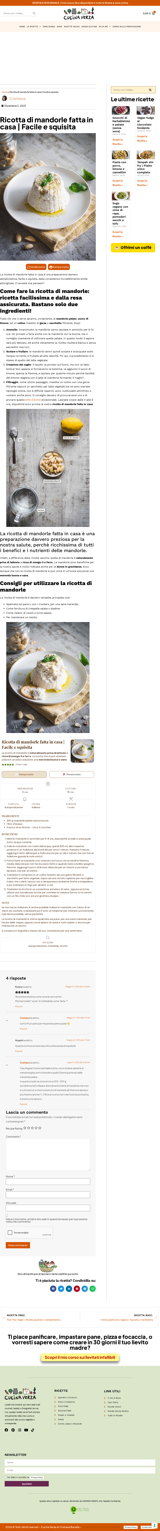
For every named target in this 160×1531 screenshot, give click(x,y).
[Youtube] (26, 1430)
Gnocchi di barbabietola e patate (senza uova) (121, 124)
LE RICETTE (32, 26)
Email (10, 1189)
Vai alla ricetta (37, 266)
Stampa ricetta (60, 266)
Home (5, 92)
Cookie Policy (147, 1527)
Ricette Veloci (72, 26)
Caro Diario (49, 26)
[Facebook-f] (6, 1430)
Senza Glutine (89, 26)
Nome (10, 1176)
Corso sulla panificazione (126, 26)
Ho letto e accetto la (25, 1477)
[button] (53, 1289)
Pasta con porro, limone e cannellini (119, 167)
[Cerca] (34, 13)
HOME (22, 26)
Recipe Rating (14, 1128)
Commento (13, 1136)
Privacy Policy (37, 1477)
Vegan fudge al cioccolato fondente (145, 123)
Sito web (11, 1203)
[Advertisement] (80, 55)
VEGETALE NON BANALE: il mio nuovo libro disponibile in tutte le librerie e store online (80, 2)
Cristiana (25, 1017)
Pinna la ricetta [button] (73, 774)
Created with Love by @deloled (101, 1527)
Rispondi (18, 1006)
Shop (59, 26)
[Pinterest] (13, 1430)
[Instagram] (19, 1430)
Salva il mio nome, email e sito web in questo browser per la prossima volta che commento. (46, 1220)
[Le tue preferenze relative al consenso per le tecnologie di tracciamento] (155, 1525)
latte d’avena (33, 399)
